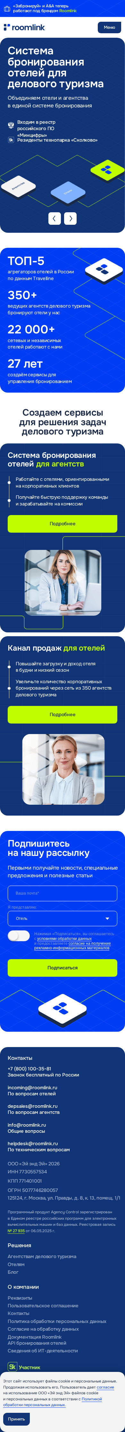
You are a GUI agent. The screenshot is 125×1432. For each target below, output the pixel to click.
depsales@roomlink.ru (33, 1106)
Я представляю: (22, 907)
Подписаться (62, 968)
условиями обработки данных (64, 938)
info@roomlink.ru (27, 1125)
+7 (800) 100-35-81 (29, 1069)
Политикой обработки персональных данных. (52, 1402)
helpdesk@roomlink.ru (33, 1143)
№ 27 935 (16, 1230)
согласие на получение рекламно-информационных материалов (72, 946)
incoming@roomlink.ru (32, 1088)
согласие (105, 1387)
